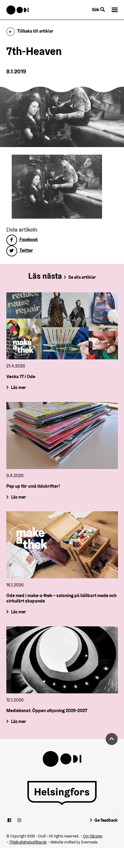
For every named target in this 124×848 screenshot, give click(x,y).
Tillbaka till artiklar (35, 31)
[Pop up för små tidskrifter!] (62, 435)
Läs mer (18, 387)
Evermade (89, 842)
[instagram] (19, 820)
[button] (115, 10)
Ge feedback (106, 820)
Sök (96, 9)
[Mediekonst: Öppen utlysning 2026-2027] (62, 659)
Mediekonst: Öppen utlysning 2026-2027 (46, 710)
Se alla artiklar (82, 277)
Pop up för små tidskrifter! (33, 486)
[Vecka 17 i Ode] (62, 325)
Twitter (26, 250)
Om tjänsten (93, 836)
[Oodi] (17, 9)
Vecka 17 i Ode (20, 376)
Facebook (28, 239)
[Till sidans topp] (112, 739)
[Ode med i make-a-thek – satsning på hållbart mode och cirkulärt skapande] (62, 544)
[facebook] (9, 820)
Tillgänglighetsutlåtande (28, 842)
